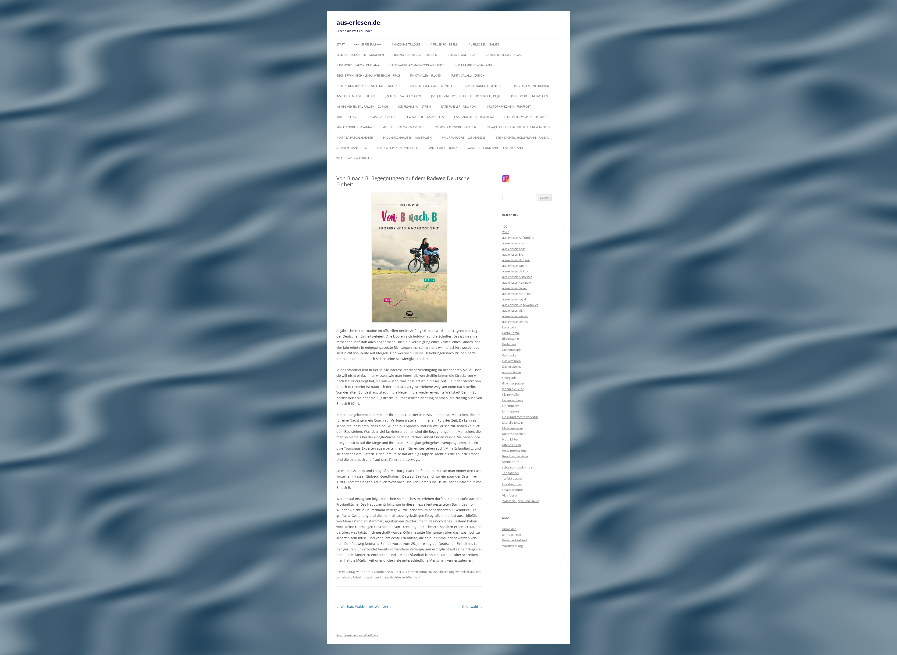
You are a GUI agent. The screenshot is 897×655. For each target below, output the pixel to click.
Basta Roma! (511, 333)
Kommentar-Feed (514, 540)
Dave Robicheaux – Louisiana (357, 65)
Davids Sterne (511, 366)
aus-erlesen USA (513, 310)
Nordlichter (510, 439)
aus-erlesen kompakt (416, 572)
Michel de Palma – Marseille (403, 127)
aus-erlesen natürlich (516, 294)
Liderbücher (510, 406)
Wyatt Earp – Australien (354, 158)
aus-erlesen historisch (517, 277)
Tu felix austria (512, 478)
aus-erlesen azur (513, 243)
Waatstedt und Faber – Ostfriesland (495, 148)
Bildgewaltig (510, 338)
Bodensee (509, 344)
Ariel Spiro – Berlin (444, 44)
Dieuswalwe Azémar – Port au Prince (416, 65)
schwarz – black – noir (517, 467)
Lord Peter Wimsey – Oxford (525, 117)
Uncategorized (512, 484)
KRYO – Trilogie (347, 117)
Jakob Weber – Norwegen (529, 96)
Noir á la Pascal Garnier (354, 138)
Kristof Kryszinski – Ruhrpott (509, 107)
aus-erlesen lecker (514, 288)
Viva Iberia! (509, 495)
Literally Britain (512, 422)
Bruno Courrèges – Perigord (415, 55)
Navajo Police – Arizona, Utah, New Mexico (518, 127)
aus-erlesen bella (513, 249)
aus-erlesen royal (514, 299)
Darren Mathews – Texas (503, 55)
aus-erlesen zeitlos (515, 322)
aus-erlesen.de (358, 22)
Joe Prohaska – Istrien (414, 107)
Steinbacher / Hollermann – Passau (522, 138)
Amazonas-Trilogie (406, 44)
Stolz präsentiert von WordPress (357, 635)
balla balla (509, 327)
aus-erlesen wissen (515, 316)
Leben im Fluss (512, 400)
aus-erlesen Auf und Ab (518, 238)
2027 (505, 232)
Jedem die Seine (513, 389)
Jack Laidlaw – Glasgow (403, 96)
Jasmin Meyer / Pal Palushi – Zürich (362, 107)
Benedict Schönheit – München (360, 55)
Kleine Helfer (511, 394)
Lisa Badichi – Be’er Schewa (474, 117)
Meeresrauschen (513, 434)
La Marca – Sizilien (381, 117)
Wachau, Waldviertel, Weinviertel (364, 606)
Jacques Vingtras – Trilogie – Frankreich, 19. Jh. (466, 96)
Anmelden (509, 529)
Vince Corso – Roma (442, 148)
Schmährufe (510, 462)
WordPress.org (512, 546)
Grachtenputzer (513, 383)
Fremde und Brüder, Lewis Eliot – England (368, 86)
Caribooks (509, 355)
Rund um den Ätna (515, 456)
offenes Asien (511, 445)
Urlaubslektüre (390, 577)
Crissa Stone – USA (461, 55)
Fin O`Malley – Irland (425, 75)
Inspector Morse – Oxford (355, 96)
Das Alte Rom (511, 361)
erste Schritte (511, 372)
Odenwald (472, 606)
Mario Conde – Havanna (354, 127)
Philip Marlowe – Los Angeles (464, 138)
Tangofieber (510, 473)
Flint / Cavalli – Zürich (467, 75)
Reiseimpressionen (366, 577)
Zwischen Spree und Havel (520, 501)
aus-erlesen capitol (515, 266)
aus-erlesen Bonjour (516, 260)
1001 (505, 226)
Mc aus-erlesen (512, 428)
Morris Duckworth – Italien (455, 127)
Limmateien (510, 411)
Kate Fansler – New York (459, 107)
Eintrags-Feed (511, 534)
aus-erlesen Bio (512, 254)
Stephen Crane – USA (351, 148)
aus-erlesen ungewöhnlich (451, 572)
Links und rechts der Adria (520, 417)
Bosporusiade (511, 350)
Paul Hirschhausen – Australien (407, 138)
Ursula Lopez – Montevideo (397, 148)
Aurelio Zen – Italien (484, 44)
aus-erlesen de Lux (515, 271)
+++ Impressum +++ (367, 44)
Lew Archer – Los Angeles (425, 117)
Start (340, 44)
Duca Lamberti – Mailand (473, 65)
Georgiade (509, 378)
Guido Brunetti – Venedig (483, 86)
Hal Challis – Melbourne (531, 86)
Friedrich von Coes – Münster (432, 86)
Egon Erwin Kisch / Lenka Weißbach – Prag (368, 75)
